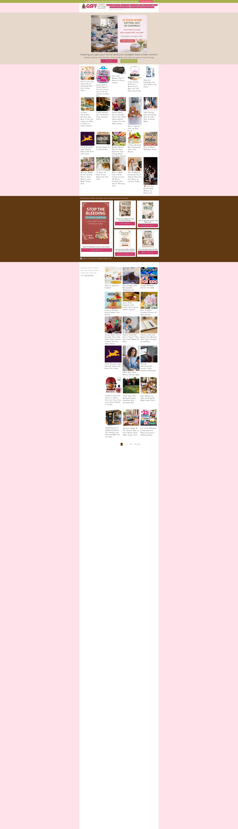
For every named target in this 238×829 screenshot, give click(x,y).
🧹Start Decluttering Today (125, 254)
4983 (131, 444)
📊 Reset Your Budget (148, 252)
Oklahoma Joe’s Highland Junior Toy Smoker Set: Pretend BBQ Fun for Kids (112, 432)
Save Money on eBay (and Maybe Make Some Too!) (148, 398)
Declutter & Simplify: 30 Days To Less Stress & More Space (125, 250)
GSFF (93, 6)
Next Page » (137, 444)
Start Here (109, 60)
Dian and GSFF (89, 275)
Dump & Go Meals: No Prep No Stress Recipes (125, 219)
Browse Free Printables (129, 60)
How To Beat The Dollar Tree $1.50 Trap (148, 221)
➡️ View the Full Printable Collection (96, 258)
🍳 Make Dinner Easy (125, 223)
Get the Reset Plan (146, 1)
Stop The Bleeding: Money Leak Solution (96, 247)
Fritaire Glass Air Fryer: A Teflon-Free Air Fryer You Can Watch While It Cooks (113, 400)
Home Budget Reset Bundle (147, 249)
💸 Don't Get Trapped (148, 225)
